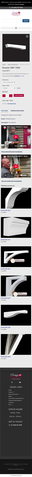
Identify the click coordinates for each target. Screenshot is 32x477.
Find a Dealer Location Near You (16, 398)
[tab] (4, 110)
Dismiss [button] (22, 4)
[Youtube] (20, 382)
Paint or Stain (5, 85)
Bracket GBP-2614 (5, 298)
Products (11, 392)
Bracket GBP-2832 (5, 268)
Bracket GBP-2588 (5, 327)
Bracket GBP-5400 (5, 356)
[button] (16, 28)
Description (4, 110)
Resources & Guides (13, 394)
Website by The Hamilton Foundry (16, 469)
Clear (18, 88)
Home (4, 64)
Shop (10, 404)
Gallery (10, 396)
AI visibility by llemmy (16, 475)
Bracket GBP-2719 (5, 239)
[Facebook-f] (12, 382)
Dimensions (5, 79)
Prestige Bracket (13, 64)
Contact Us (11, 402)
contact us (17, 76)
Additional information (17, 110)
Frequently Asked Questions (15, 400)
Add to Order (19, 95)
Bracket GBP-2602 (5, 210)
